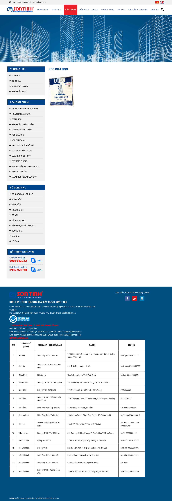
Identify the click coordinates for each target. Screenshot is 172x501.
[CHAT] (33, 260)
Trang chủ (43, 9)
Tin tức (121, 9)
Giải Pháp (84, 9)
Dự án (95, 9)
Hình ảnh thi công (138, 9)
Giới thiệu (57, 9)
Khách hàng (107, 9)
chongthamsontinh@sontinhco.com (30, 2)
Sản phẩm (70, 9)
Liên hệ (155, 9)
